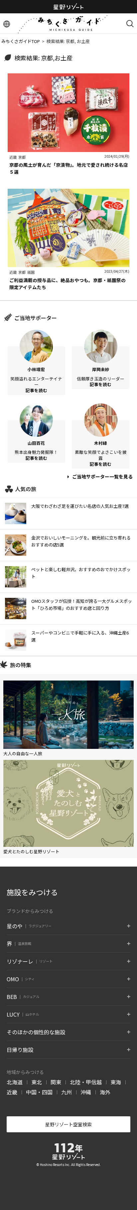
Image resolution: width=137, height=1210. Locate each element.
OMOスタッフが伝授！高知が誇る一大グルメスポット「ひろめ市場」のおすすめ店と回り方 (81, 604)
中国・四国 (39, 1092)
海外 (105, 1092)
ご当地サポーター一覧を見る (102, 476)
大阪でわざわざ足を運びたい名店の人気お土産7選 (80, 506)
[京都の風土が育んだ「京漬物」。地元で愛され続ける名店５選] (68, 148)
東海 (115, 1082)
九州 (66, 1092)
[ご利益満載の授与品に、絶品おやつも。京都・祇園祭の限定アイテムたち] (68, 263)
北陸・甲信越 (86, 1082)
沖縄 (85, 1092)
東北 (36, 1082)
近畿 (12, 1092)
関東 (56, 1082)
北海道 (15, 1082)
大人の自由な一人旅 (22, 753)
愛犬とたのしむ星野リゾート (31, 851)
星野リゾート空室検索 (68, 1124)
